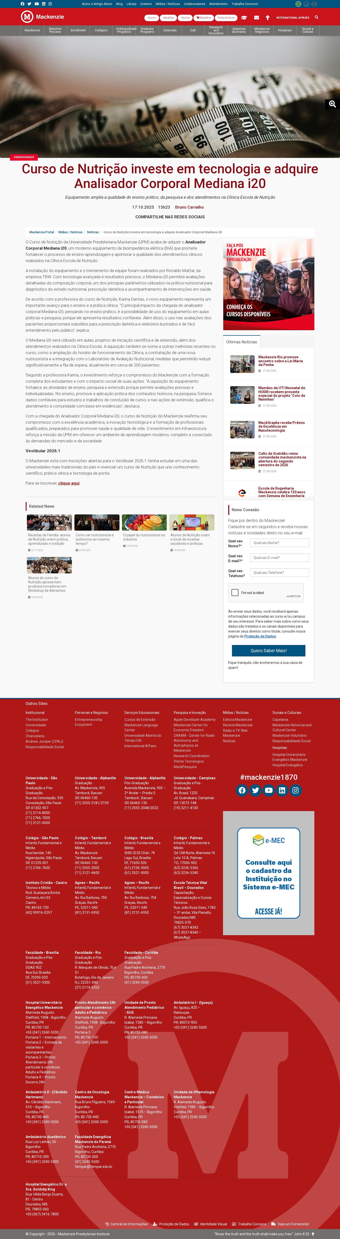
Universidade (24, 157)
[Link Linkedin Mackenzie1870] (44, 4)
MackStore (205, 17)
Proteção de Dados (260, 636)
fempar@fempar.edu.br (94, 1167)
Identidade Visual (213, 1224)
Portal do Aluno (226, 17)
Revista (185, 17)
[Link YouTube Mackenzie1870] (36, 4)
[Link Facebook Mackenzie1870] (22, 4)
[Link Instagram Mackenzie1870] (50, 4)
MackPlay (168, 17)
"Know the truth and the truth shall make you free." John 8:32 (263, 1234)
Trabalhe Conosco (252, 1224)
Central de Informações (129, 1224)
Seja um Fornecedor (293, 1224)
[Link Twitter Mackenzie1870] (29, 4)
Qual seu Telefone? (236, 573)
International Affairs (292, 17)
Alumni (151, 17)
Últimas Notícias (241, 341)
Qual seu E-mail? (235, 558)
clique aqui (68, 483)
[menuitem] (97, 4)
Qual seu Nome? (235, 543)
